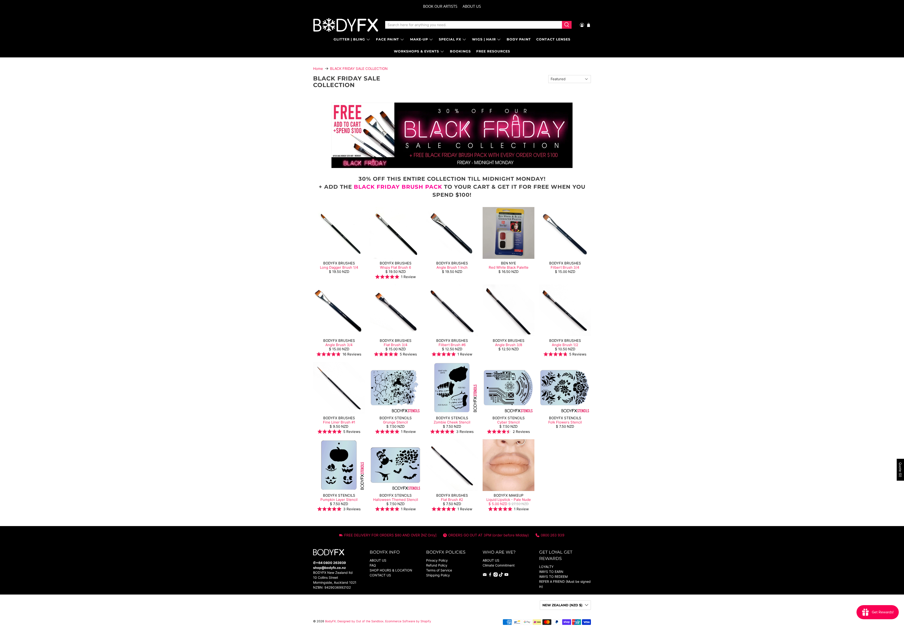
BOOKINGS (460, 51)
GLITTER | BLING (349, 39)
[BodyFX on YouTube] (506, 575)
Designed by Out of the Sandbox (360, 621)
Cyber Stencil (508, 422)
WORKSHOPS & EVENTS (416, 51)
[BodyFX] (345, 25)
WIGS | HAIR (484, 39)
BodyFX (330, 621)
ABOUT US (472, 6)
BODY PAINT (519, 39)
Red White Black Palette (509, 267)
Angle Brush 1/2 (565, 345)
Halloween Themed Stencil (395, 499)
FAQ (373, 565)
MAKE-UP (419, 39)
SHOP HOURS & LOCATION (391, 570)
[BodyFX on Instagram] (495, 575)
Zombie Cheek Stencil (452, 422)
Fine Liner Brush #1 (339, 422)
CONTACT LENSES (553, 39)
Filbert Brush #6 (452, 345)
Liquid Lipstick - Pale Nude (508, 499)
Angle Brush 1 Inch (452, 267)
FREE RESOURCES (493, 51)
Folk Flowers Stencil (565, 422)
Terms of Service (439, 570)
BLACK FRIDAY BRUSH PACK (398, 187)
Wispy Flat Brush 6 (395, 267)
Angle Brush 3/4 (339, 345)
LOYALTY (546, 567)
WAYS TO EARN (551, 572)
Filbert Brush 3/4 (565, 267)
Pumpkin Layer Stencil (339, 499)
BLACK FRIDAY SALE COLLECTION (358, 68)
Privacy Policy (437, 560)
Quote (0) (900, 469)
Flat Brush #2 (452, 499)
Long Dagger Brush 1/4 (339, 267)
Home (318, 68)
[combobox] (473, 25)
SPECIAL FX (450, 39)
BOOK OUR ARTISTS (440, 6)
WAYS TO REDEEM (553, 577)
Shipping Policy (438, 575)
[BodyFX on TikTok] (501, 575)
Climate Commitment (499, 565)
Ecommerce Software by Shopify (408, 621)
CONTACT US (380, 575)
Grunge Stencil (395, 422)
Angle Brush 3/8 (508, 345)
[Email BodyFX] (485, 575)
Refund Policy (436, 565)
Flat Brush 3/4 (396, 345)
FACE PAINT (387, 39)
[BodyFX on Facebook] (490, 575)
